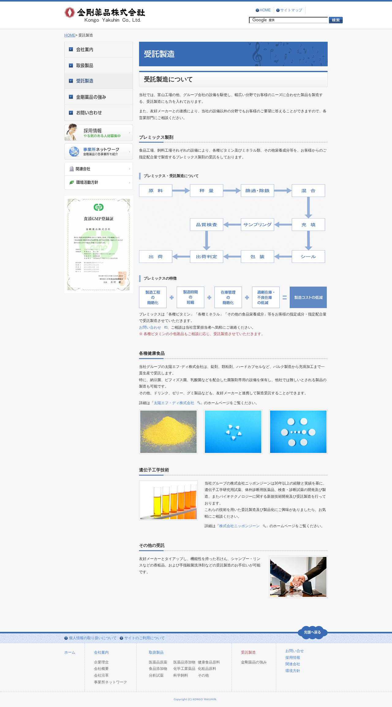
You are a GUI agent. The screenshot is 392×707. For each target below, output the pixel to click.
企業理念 (101, 662)
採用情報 (292, 657)
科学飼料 (180, 675)
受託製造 (248, 652)
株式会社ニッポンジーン (239, 526)
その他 (203, 675)
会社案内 (101, 652)
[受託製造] (98, 81)
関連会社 (292, 664)
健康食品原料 (209, 662)
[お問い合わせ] (98, 113)
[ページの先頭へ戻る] (313, 632)
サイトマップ (291, 10)
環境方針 (292, 671)
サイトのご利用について (144, 638)
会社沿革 (101, 675)
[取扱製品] (98, 65)
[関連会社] (98, 169)
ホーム (69, 652)
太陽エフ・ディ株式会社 (174, 403)
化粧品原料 (207, 668)
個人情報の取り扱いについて (93, 638)
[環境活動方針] (98, 183)
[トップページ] (105, 21)
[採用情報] (98, 132)
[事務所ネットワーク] (98, 151)
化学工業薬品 (184, 668)
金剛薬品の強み (254, 662)
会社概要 (101, 668)
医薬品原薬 (158, 662)
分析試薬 (156, 675)
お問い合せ (294, 651)
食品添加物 (158, 668)
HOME (265, 10)
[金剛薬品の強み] (98, 97)
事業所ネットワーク (110, 682)
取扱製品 (156, 652)
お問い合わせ (150, 327)
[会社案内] (98, 50)
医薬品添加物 (184, 662)
